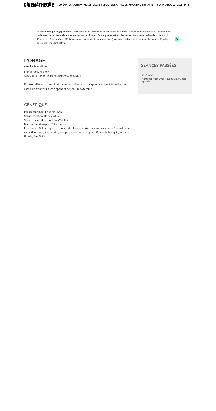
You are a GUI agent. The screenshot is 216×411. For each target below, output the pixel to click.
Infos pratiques (165, 4)
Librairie (147, 4)
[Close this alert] (177, 39)
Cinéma (63, 4)
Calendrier (184, 4)
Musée (87, 4)
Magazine (135, 4)
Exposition (76, 4)
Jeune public (101, 4)
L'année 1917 (148, 75)
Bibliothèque (119, 4)
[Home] (39, 5)
